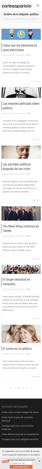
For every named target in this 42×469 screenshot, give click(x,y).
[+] (21, 34)
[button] (21, 463)
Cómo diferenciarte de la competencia (20, 434)
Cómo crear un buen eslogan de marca (20, 412)
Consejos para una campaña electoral (20, 439)
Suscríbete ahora (21, 467)
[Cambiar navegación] (37, 5)
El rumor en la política (17, 349)
